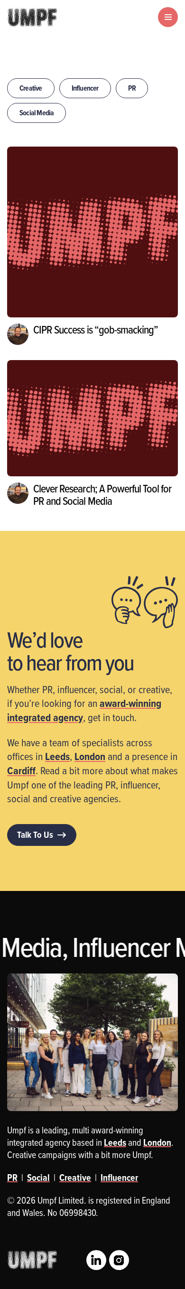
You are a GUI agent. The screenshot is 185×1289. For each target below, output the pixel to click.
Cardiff (21, 770)
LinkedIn (96, 1260)
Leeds (57, 756)
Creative (30, 88)
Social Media (36, 112)
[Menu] (168, 17)
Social (38, 1177)
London (89, 756)
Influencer (85, 88)
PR (132, 88)
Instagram (119, 1260)
